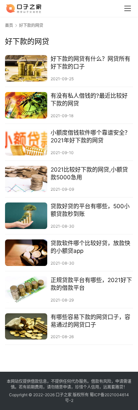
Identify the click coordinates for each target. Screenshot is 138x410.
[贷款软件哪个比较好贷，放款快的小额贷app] (26, 252)
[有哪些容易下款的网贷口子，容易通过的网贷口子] (26, 326)
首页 (9, 25)
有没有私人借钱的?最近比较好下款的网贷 (89, 99)
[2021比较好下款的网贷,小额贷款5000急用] (26, 179)
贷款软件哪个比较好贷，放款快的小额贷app (90, 247)
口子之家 (64, 394)
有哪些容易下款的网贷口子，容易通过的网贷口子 (90, 321)
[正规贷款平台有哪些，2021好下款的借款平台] (26, 289)
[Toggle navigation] (128, 8)
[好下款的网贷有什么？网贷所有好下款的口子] (26, 68)
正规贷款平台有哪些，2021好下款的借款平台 (91, 284)
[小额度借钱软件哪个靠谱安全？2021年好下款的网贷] (26, 142)
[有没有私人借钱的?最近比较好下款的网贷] (26, 105)
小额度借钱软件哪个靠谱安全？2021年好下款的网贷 (90, 136)
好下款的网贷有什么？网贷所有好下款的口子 (90, 62)
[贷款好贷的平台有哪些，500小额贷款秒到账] (26, 215)
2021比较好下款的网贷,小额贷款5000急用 (89, 173)
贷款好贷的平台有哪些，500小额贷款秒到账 (90, 210)
